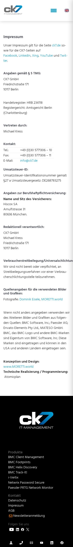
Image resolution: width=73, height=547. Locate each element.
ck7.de (56, 45)
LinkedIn (25, 55)
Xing (35, 55)
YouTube (46, 55)
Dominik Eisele (30, 299)
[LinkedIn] (17, 529)
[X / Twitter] (27, 529)
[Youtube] (11, 529)
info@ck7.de (29, 161)
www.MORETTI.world (18, 367)
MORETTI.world (52, 299)
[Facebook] (22, 529)
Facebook (10, 55)
